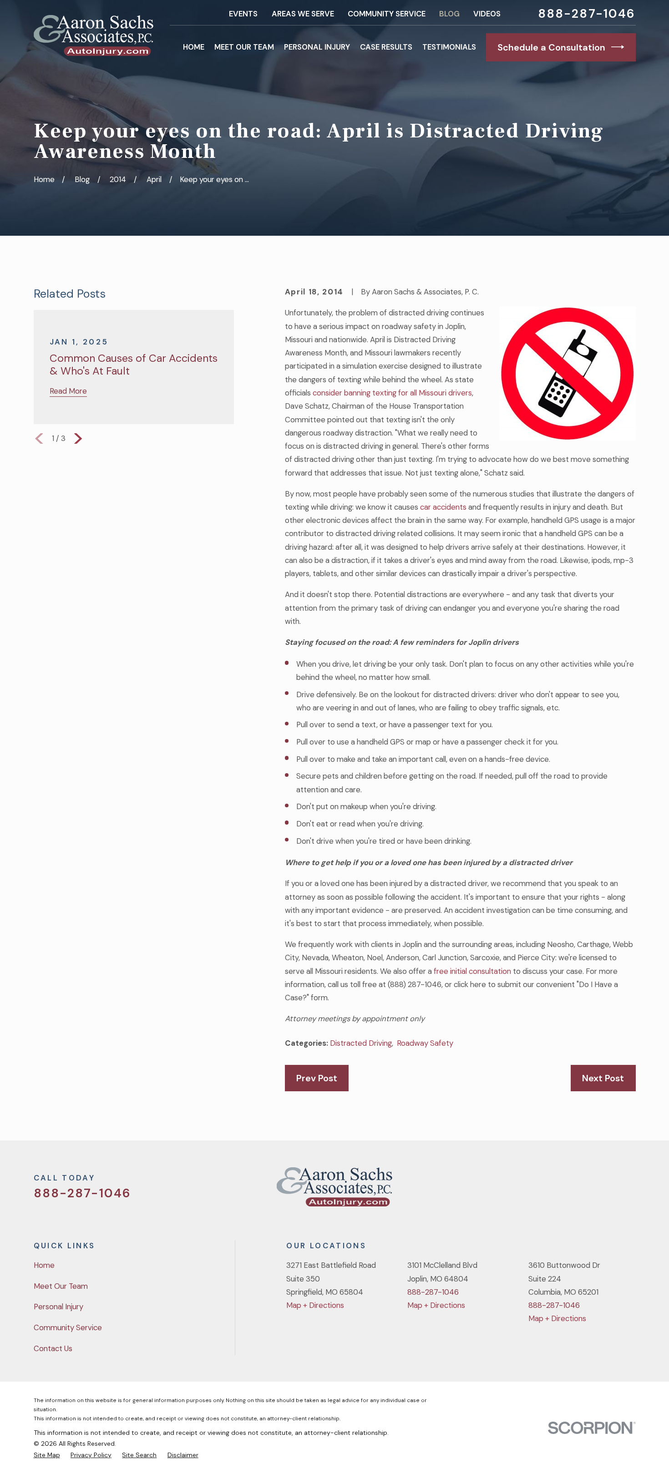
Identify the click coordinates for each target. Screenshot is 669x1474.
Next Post (603, 1078)
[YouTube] (606, 1190)
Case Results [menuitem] (386, 47)
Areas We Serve (303, 14)
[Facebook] (582, 1190)
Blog (449, 14)
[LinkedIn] (630, 1190)
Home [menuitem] (193, 47)
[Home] (93, 36)
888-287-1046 (587, 14)
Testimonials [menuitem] (449, 47)
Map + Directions (315, 1305)
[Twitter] (557, 1190)
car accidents (443, 507)
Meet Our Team (61, 1286)
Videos (487, 14)
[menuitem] (47, 1454)
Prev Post (316, 1078)
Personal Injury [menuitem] (317, 47)
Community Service (387, 14)
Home (44, 1265)
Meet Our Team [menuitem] (244, 47)
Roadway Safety (425, 1043)
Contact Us (53, 1348)
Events (243, 14)
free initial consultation (472, 971)
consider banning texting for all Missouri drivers (392, 393)
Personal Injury (58, 1307)
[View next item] (78, 438)
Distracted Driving (361, 1043)
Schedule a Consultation (551, 47)
